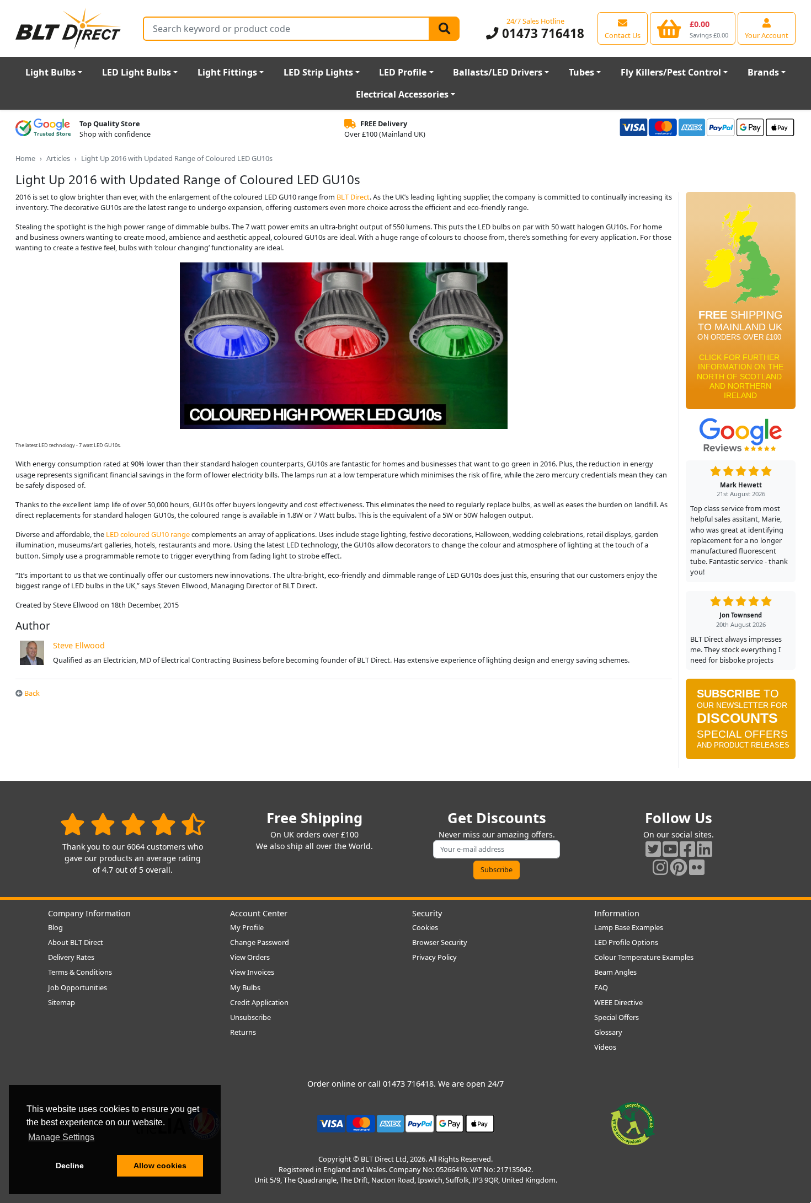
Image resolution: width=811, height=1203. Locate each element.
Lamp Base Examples (628, 927)
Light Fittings (227, 72)
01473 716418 (541, 33)
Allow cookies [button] (160, 1165)
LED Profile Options (626, 942)
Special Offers (616, 1017)
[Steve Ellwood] (32, 652)
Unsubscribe (250, 1017)
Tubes (581, 72)
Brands (763, 72)
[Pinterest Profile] (678, 867)
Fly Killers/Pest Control (671, 72)
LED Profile (402, 72)
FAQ (601, 987)
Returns (243, 1032)
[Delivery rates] (741, 304)
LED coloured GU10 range (148, 534)
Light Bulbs (50, 72)
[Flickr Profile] (697, 867)
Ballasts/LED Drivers (497, 72)
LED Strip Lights (318, 72)
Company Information (89, 913)
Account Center (258, 913)
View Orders (250, 957)
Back (31, 693)
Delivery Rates (71, 957)
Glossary (608, 1032)
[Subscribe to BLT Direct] (741, 722)
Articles (58, 158)
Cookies (425, 927)
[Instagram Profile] (660, 867)
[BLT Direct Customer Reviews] (132, 824)
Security (427, 913)
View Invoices (252, 972)
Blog (55, 927)
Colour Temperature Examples (643, 957)
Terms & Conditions (80, 972)
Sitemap (61, 1002)
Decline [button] (70, 1165)
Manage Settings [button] (61, 1137)
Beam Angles (615, 972)
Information (616, 913)
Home (25, 158)
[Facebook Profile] (687, 849)
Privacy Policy (434, 957)
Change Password (259, 942)
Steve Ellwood (79, 645)
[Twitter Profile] (653, 849)
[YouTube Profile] (670, 849)
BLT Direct (353, 197)
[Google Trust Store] (43, 129)
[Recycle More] (633, 1122)
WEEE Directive (618, 1002)
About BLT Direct (75, 942)
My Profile (247, 927)
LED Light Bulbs (136, 72)
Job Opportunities (77, 987)
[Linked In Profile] (704, 849)
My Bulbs (245, 987)
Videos (605, 1047)
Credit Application (259, 1002)
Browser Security (439, 942)
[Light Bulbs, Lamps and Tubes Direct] (68, 28)
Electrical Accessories (402, 94)
